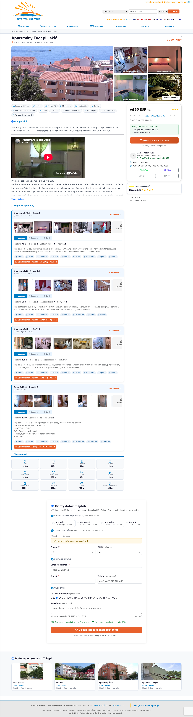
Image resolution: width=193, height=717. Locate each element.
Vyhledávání (72, 26)
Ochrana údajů (99, 705)
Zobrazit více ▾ (17, 199)
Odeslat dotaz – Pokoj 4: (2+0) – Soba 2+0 (36, 447)
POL (113, 597)
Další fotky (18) (172, 98)
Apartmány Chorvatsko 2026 (113, 710)
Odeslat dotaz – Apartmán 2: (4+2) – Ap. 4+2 (37, 320)
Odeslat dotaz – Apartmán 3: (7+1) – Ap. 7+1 (37, 378)
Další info (169, 26)
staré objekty (74, 713)
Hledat (175, 11)
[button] (154, 188)
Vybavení (21, 238)
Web (168, 176)
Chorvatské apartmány (115, 713)
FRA (90, 597)
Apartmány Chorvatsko (98, 713)
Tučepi (33, 31)
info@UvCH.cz (118, 705)
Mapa (143, 176)
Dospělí (55, 547)
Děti (105, 547)
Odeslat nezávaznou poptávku (98, 629)
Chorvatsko (23, 26)
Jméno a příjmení (60, 564)
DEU (69, 597)
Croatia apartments (131, 710)
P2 (164, 115)
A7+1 (159, 115)
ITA (76, 597)
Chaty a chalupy (145, 710)
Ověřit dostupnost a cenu (156, 140)
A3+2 (147, 115)
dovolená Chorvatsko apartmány (63, 710)
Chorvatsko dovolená (84, 710)
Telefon (107, 576)
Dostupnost (35, 238)
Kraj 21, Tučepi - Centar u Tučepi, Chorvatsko (33, 42)
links (87, 713)
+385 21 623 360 (140, 162)
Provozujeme (46, 710)
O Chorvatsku (96, 26)
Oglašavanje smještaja (147, 705)
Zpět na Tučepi (135, 197)
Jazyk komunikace (65, 593)
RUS (98, 597)
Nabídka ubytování (48, 26)
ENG (61, 597)
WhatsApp (144, 170)
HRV (105, 597)
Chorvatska (97, 710)
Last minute (121, 26)
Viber (169, 170)
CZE (53, 597)
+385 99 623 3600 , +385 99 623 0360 (150, 166)
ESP (83, 597)
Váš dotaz (61, 603)
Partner (82, 713)
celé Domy (145, 26)
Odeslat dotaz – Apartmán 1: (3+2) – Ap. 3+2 (37, 262)
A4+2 (153, 115)
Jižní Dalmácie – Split (19, 31)
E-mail (55, 576)
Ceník (48, 238)
